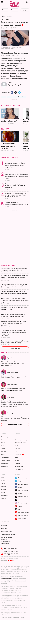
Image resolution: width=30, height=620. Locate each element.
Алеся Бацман (22, 500)
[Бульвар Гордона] (14, 4)
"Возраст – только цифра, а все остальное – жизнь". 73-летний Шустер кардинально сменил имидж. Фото (15, 164)
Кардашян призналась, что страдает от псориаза (10, 121)
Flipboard (20, 506)
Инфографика (5, 463)
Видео (17, 460)
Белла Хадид (21, 96)
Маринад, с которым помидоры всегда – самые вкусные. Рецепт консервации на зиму (15, 195)
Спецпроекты (19, 469)
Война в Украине (6, 437)
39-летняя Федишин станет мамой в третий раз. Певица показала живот (13, 315)
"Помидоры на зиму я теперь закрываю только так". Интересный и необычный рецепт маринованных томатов (16, 175)
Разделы (17, 433)
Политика (4, 439)
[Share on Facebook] (12, 92)
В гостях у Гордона (20, 442)
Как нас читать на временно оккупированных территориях (6, 540)
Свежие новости (8, 265)
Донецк (3, 486)
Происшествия (5, 460)
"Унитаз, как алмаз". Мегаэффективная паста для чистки (16, 203)
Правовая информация (8, 534)
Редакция (4, 528)
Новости (5, 10)
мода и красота (12, 96)
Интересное (4, 466)
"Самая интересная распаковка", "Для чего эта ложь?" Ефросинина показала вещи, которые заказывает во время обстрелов (13, 333)
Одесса (3, 483)
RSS (19, 509)
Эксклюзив (18, 454)
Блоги (4, 352)
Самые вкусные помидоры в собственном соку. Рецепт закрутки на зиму (15, 342)
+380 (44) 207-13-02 (11, 551)
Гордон (3, 16)
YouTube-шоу (19, 466)
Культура (3, 451)
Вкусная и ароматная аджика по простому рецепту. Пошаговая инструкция (15, 185)
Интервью (14, 10)
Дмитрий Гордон (23, 478)
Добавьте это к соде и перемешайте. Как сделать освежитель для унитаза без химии (14, 277)
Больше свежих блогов (15, 424)
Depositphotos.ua (6, 578)
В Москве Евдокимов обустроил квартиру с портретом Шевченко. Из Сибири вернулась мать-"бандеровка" (13, 363)
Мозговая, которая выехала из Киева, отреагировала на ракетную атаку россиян (13, 323)
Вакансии (4, 525)
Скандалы (25, 10)
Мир (2, 445)
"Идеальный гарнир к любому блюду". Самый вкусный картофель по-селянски (14, 292)
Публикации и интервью (22, 439)
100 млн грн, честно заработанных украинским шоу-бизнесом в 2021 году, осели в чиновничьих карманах (15, 418)
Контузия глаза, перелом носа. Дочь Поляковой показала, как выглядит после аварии (14, 300)
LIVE (16, 451)
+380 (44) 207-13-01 (10, 548)
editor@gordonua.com (11, 554)
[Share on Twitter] (15, 92)
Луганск (3, 498)
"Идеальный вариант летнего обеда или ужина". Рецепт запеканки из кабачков (14, 285)
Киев (2, 477)
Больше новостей (15, 348)
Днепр (3, 492)
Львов (3, 480)
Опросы (17, 463)
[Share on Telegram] (19, 92)
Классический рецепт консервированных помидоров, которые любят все (8, 145)
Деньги (3, 442)
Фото (16, 457)
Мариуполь (4, 495)
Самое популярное (9, 157)
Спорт (3, 448)
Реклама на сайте (6, 531)
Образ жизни (5, 457)
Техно (3, 454)
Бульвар (9, 16)
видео (3, 96)
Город (3, 474)
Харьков (3, 489)
